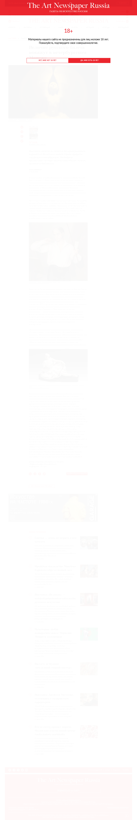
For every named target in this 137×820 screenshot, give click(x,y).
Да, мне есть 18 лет (89, 60)
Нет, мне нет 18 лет (47, 60)
